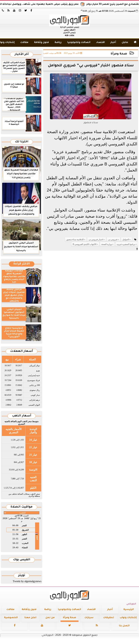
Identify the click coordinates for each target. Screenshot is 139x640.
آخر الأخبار (22, 54)
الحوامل (125, 239)
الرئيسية (128, 609)
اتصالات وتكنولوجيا (78, 42)
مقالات (24, 42)
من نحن (50, 617)
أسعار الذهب (21, 416)
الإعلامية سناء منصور (75, 239)
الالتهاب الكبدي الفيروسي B (84, 244)
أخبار (113, 42)
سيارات (89, 617)
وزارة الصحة (106, 244)
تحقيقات (108, 617)
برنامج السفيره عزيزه (126, 244)
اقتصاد (100, 42)
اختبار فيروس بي (96, 239)
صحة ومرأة (119, 54)
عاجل (125, 42)
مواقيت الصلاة (22, 507)
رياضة (58, 42)
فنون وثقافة (41, 42)
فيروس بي (112, 239)
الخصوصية (11, 617)
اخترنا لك (21, 142)
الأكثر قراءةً (21, 264)
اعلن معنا (30, 617)
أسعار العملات (21, 351)
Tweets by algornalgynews (27, 581)
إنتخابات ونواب (128, 617)
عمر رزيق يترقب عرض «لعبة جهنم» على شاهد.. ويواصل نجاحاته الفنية (45, 4)
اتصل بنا (124, 626)
